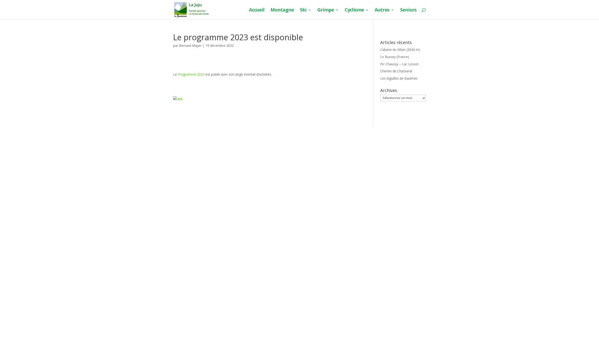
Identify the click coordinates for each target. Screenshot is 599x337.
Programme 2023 (191, 74)
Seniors (408, 10)
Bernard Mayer (190, 45)
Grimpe (325, 10)
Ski (303, 10)
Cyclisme (354, 10)
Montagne (282, 10)
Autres (382, 10)
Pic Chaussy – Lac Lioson (399, 64)
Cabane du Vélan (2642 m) (400, 49)
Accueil (256, 10)
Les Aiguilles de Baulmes (399, 78)
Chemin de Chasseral (396, 71)
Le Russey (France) (394, 57)
